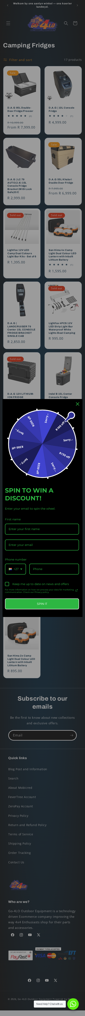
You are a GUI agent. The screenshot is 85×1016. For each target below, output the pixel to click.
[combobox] (15, 569)
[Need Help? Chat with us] (73, 1004)
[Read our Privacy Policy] (76, 590)
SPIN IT (42, 604)
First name (13, 519)
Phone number (16, 559)
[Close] (78, 404)
